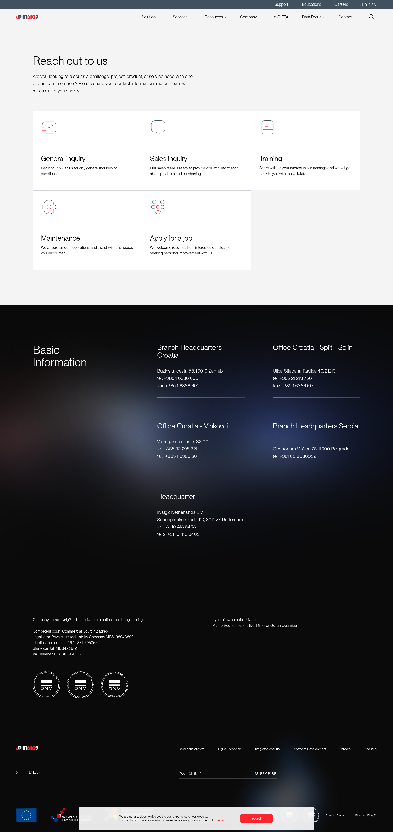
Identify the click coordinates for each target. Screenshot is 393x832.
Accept (256, 818)
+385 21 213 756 (296, 378)
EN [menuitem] (373, 4)
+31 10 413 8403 (180, 526)
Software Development (310, 749)
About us (370, 749)
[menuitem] (364, 4)
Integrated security (267, 749)
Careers (341, 4)
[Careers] (371, 17)
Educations (311, 4)
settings (222, 820)
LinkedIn (35, 773)
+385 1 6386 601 (181, 385)
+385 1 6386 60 (297, 385)
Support (281, 4)
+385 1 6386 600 (181, 378)
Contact (345, 17)
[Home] (38, 17)
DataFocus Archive (191, 749)
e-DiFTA (281, 17)
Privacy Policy (334, 815)
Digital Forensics (229, 749)
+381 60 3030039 (298, 456)
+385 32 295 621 (180, 448)
